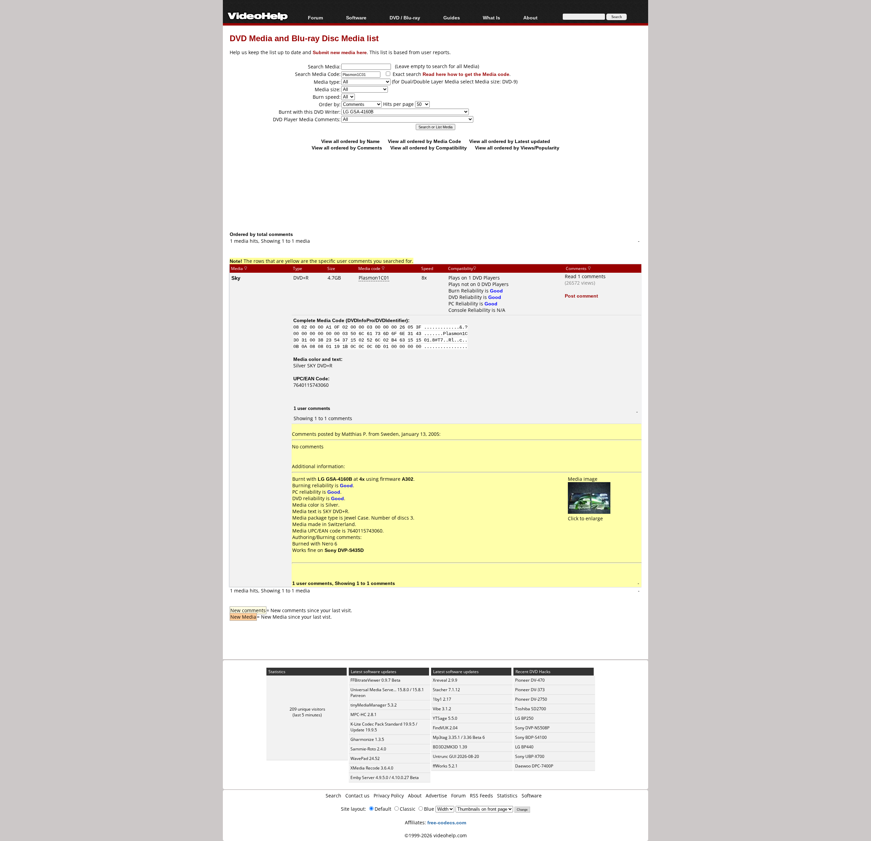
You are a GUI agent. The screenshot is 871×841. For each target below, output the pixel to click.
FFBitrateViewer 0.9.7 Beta (375, 680)
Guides (451, 17)
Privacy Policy (389, 795)
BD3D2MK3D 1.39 (450, 747)
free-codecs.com (446, 822)
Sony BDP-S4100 (531, 737)
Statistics (507, 795)
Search (333, 795)
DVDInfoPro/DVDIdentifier (376, 320)
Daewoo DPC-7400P (534, 766)
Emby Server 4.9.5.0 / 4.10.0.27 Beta (384, 777)
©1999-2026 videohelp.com (436, 835)
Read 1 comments (585, 276)
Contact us (357, 795)
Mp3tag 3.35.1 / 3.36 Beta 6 (459, 737)
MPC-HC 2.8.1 (363, 714)
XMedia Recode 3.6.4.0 (371, 768)
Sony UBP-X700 (529, 756)
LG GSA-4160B (335, 479)
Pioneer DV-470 (530, 680)
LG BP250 (524, 718)
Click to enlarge (585, 518)
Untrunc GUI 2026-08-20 (456, 756)
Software (356, 17)
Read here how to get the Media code (466, 74)
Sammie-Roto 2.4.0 (368, 749)
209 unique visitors (307, 709)
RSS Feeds (481, 795)
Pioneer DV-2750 (531, 699)
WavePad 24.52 (365, 758)
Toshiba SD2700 (530, 709)
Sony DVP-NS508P (532, 728)
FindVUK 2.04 (445, 728)
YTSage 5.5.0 (445, 718)
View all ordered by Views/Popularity (517, 147)
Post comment (581, 295)
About (415, 795)
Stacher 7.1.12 (446, 690)
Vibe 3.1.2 (442, 709)
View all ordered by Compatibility (428, 147)
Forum (315, 17)
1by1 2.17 (442, 699)
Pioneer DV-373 (530, 690)
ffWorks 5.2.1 (445, 766)
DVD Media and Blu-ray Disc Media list (304, 38)
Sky (235, 277)
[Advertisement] (435, 202)
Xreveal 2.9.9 (445, 680)
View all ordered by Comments (347, 147)
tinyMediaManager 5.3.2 (373, 705)
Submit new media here (340, 52)
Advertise (436, 795)
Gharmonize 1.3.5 (367, 739)
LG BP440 (524, 747)
